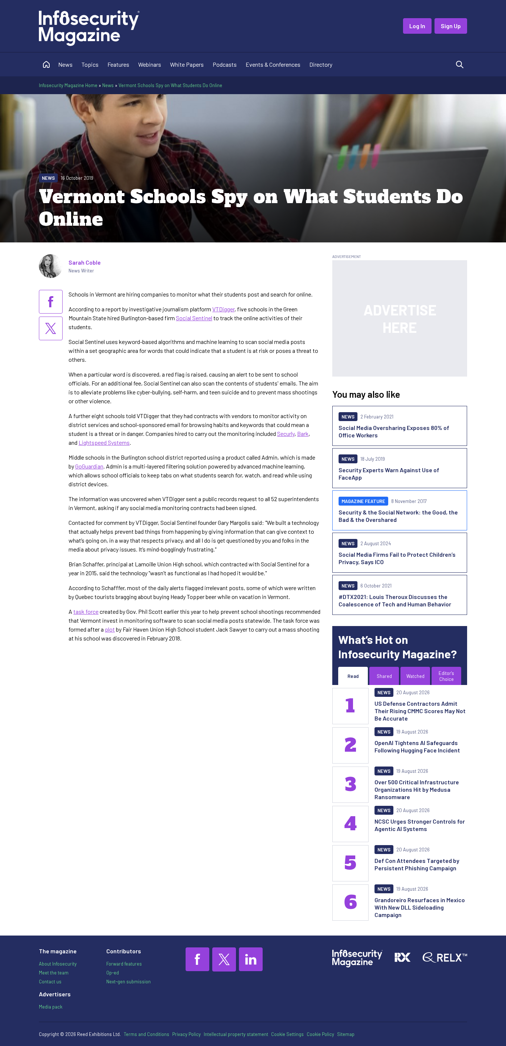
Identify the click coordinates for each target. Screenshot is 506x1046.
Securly (285, 433)
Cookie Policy (320, 1034)
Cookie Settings (287, 1034)
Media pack (50, 1007)
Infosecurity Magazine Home (68, 85)
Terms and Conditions (146, 1034)
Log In (417, 25)
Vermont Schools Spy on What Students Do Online (170, 85)
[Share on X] (51, 328)
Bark (303, 433)
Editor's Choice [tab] (446, 676)
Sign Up (451, 25)
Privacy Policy (186, 1034)
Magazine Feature (363, 501)
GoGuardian (89, 466)
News (65, 64)
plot (110, 629)
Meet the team (54, 973)
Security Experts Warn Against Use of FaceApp (389, 473)
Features (118, 64)
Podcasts (225, 64)
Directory (320, 64)
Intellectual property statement (236, 1034)
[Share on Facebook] (51, 302)
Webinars (149, 64)
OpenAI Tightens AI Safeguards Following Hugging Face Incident (417, 746)
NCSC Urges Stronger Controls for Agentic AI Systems (419, 825)
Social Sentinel (194, 317)
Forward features (124, 964)
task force (86, 611)
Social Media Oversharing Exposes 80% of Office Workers (394, 431)
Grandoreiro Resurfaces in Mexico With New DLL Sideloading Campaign (419, 907)
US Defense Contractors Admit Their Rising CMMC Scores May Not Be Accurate (420, 711)
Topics (90, 64)
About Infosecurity (58, 964)
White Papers (187, 64)
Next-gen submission (128, 981)
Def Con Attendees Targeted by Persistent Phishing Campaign (416, 864)
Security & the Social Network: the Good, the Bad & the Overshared (398, 516)
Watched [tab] (415, 676)
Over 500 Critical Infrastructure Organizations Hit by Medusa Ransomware (416, 789)
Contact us (50, 981)
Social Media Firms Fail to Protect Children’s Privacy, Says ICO (397, 558)
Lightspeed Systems (104, 442)
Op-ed (112, 973)
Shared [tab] (384, 676)
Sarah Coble (85, 262)
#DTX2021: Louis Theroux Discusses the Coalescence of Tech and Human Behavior (395, 600)
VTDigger (223, 308)
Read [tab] (353, 676)
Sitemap (345, 1034)
